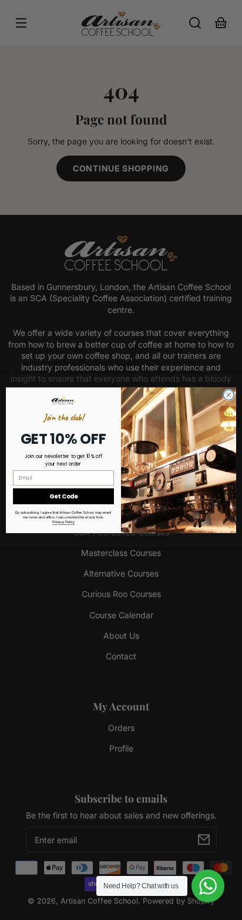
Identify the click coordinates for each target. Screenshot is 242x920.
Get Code (63, 496)
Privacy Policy (63, 522)
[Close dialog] (228, 394)
